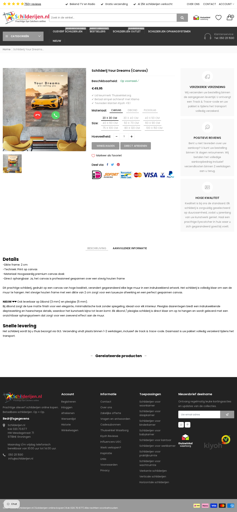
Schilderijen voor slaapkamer (150, 413)
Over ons (193, 4)
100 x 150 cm (154, 128)
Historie (66, 424)
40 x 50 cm (152, 118)
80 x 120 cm (132, 128)
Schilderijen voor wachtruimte (150, 463)
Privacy (105, 470)
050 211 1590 (15, 455)
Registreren (68, 402)
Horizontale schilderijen (154, 482)
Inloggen (66, 407)
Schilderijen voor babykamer (150, 432)
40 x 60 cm (110, 123)
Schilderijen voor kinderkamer (150, 423)
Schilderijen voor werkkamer (157, 446)
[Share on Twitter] (112, 164)
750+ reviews (32, 4)
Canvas (116, 110)
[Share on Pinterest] (118, 164)
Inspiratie (106, 453)
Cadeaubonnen (110, 424)
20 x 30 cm (110, 118)
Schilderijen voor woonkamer (150, 403)
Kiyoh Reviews (109, 436)
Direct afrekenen (135, 146)
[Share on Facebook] (107, 164)
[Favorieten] (218, 17)
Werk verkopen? (110, 447)
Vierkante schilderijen (153, 471)
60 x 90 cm (152, 123)
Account (226, 4)
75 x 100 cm (110, 128)
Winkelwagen (69, 430)
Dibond (132, 110)
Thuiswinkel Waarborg (114, 430)
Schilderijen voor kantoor (155, 440)
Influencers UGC (110, 442)
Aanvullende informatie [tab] (130, 248)
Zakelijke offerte (110, 413)
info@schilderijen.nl (20, 458)
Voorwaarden (109, 465)
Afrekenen (68, 413)
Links (103, 459)
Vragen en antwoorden (115, 419)
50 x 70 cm (131, 123)
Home (7, 49)
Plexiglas (150, 110)
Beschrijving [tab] (96, 248)
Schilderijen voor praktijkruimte (150, 453)
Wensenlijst (68, 419)
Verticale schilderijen (152, 476)
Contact (209, 4)
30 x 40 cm (130, 118)
